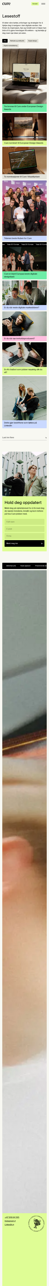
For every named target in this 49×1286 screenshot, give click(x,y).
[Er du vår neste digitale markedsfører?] (24, 295)
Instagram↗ (10, 1221)
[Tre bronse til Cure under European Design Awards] (24, 80)
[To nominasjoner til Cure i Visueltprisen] (24, 163)
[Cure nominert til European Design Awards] (24, 129)
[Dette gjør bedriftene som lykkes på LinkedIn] (24, 402)
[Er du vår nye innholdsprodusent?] (24, 326)
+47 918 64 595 (12, 1217)
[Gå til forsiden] (6, 4)
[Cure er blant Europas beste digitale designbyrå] (24, 260)
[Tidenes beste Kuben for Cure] (24, 210)
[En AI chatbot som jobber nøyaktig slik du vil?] (24, 358)
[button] (43, 3)
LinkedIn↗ (9, 1224)
